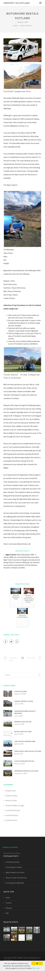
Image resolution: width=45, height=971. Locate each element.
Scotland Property (11, 815)
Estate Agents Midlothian (15, 883)
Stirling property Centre (23, 701)
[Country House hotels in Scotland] (14, 937)
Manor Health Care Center (15, 872)
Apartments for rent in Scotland (26, 771)
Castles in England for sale (24, 761)
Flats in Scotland (20, 691)
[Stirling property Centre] (6, 937)
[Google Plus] (17, 642)
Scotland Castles (11, 796)
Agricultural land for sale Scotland (27, 751)
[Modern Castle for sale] (14, 930)
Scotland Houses (11, 820)
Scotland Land (10, 791)
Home (15, 26)
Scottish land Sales (12, 862)
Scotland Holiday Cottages (14, 805)
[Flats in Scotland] (36, 930)
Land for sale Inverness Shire (24, 741)
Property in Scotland (16, 3)
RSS (7, 913)
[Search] (39, 675)
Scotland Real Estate (12, 810)
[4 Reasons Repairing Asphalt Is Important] (6, 930)
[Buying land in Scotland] (21, 937)
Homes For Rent (26, 26)
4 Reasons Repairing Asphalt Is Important (25, 712)
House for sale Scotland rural (16, 878)
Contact (9, 903)
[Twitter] (11, 642)
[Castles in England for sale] (29, 937)
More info (36, 968)
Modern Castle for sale (23, 722)
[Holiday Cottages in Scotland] (29, 930)
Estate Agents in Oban (14, 867)
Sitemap (9, 908)
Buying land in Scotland (23, 732)
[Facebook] (5, 642)
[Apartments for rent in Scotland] (21, 930)
